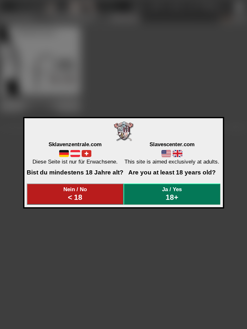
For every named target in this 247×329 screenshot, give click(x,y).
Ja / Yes (172, 193)
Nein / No (75, 193)
